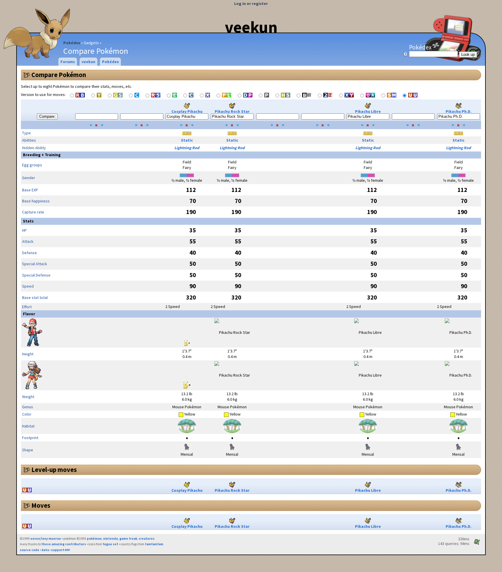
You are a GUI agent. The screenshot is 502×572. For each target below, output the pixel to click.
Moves (40, 505)
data (45, 550)
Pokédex (71, 42)
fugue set (110, 544)
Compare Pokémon (58, 75)
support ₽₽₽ (60, 550)
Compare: (47, 116)
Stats (28, 221)
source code (29, 550)
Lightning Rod (186, 147)
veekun (251, 27)
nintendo (110, 539)
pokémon (94, 539)
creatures (147, 539)
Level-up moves (54, 470)
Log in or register (251, 3)
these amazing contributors (63, 544)
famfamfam (154, 544)
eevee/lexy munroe (45, 539)
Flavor (29, 313)
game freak (128, 539)
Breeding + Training (42, 154)
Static (187, 140)
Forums (67, 61)
